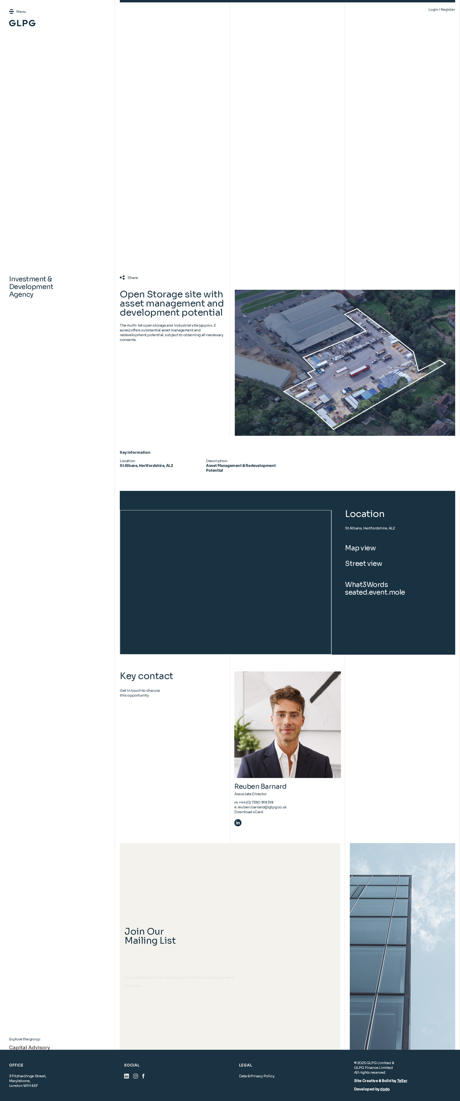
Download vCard (248, 812)
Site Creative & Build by (375, 1080)
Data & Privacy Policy (257, 1076)
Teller (402, 1080)
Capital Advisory (29, 1048)
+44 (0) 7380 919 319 (256, 802)
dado (385, 1089)
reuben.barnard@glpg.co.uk (262, 807)
